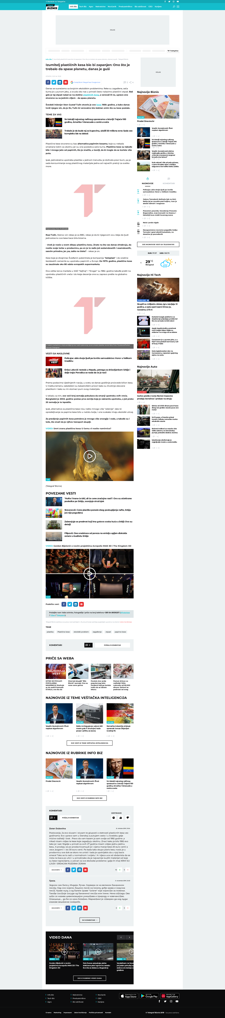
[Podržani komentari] (120, 817)
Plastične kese (64, 632)
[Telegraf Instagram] (173, 1)
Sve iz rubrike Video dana (90, 978)
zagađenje (97, 632)
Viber (52, 615)
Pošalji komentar (112, 645)
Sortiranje (116, 813)
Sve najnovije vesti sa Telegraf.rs (158, 244)
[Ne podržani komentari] (127, 817)
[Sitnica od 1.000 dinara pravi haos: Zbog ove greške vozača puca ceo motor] (143, 410)
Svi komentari (89, 920)
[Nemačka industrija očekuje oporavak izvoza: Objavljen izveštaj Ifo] (120, 713)
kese (99, 105)
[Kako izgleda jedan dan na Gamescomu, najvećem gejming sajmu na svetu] (143, 355)
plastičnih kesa (91, 95)
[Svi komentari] (113, 817)
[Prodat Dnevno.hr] (59, 768)
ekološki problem (81, 632)
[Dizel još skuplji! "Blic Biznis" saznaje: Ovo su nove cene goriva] (78, 671)
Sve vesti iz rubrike (89, 798)
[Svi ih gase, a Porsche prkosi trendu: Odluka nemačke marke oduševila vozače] (143, 421)
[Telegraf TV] (177, 1)
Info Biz (49, 59)
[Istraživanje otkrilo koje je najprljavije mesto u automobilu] (143, 444)
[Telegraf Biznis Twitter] (169, 1)
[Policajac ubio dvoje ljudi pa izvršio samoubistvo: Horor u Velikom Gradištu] (54, 361)
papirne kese (120, 632)
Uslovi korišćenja (126, 622)
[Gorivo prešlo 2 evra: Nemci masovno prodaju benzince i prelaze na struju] (158, 381)
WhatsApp (125, 612)
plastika (50, 632)
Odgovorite (56, 870)
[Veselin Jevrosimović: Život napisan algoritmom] (59, 713)
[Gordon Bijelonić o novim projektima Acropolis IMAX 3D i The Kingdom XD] (64, 951)
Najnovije (148, 92)
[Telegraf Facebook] (165, 1)
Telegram (61, 615)
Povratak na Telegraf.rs (56, 1)
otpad (108, 632)
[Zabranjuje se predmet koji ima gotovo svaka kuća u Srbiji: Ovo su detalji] (54, 524)
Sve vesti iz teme (89, 743)
